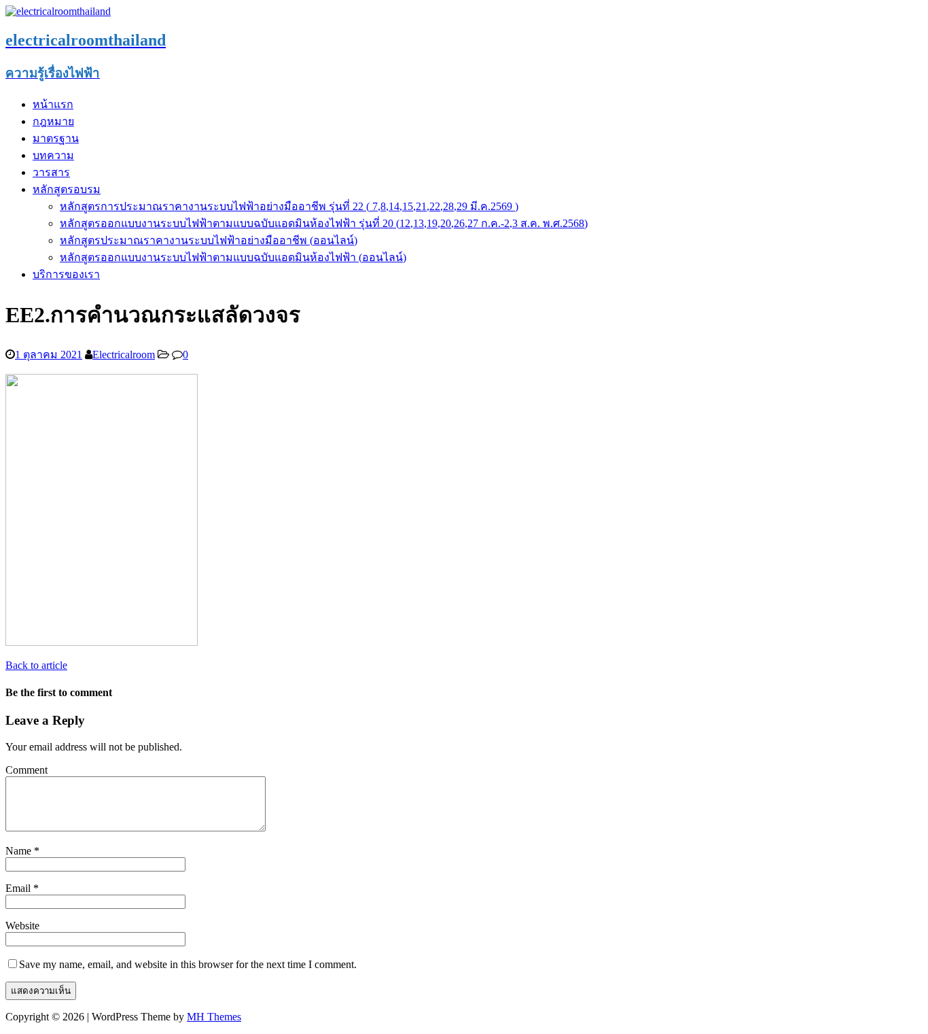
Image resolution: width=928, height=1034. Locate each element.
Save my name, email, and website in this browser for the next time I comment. (188, 964)
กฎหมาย (53, 121)
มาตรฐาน (56, 138)
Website (22, 925)
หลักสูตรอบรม (67, 189)
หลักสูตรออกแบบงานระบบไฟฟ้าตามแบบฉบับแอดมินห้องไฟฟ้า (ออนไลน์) (233, 257)
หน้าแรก (53, 104)
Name (19, 851)
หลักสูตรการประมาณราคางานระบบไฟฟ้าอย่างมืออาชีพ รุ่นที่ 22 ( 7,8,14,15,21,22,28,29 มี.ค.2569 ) (289, 206)
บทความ (53, 155)
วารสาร (51, 172)
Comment (26, 770)
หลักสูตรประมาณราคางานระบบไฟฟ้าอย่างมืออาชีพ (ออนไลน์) (208, 240)
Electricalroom (123, 354)
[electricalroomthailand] (58, 11)
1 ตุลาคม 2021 (48, 354)
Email (19, 888)
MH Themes (214, 1016)
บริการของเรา (66, 274)
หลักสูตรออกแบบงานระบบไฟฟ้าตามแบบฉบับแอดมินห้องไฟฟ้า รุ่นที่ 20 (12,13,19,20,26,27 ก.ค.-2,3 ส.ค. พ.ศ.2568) (324, 223)
